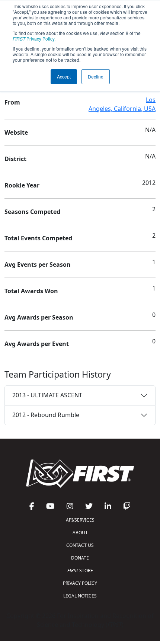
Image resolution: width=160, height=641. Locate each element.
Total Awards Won (31, 291)
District (15, 159)
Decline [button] (95, 76)
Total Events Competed (38, 238)
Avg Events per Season (37, 264)
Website (16, 132)
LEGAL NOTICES (80, 596)
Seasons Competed (32, 212)
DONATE (80, 558)
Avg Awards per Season (38, 317)
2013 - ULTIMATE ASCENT (47, 395)
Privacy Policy (33, 38)
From (12, 102)
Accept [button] (64, 76)
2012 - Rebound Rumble (45, 415)
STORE (80, 570)
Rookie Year (21, 185)
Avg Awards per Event (36, 344)
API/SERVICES (80, 520)
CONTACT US (80, 545)
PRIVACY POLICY (80, 583)
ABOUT (80, 532)
